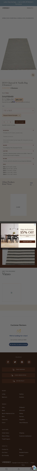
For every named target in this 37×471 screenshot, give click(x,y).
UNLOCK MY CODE (27, 241)
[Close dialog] (35, 224)
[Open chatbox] (34, 467)
